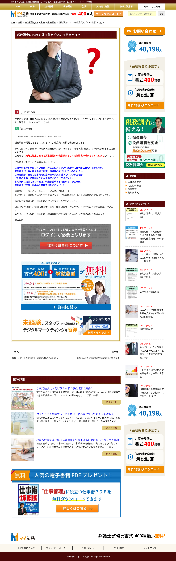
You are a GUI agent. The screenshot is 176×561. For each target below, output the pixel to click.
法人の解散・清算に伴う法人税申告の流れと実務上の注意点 (152, 258)
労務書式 (132, 189)
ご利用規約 (118, 548)
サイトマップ (149, 548)
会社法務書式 (134, 182)
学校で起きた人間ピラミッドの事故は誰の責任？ (64, 388)
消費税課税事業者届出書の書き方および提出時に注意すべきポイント (152, 392)
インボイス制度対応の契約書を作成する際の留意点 (152, 373)
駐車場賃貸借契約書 (149, 291)
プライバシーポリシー (57, 548)
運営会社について (26, 548)
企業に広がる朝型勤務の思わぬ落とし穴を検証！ (98, 358)
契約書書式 (133, 192)
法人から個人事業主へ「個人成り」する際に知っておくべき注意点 (75, 414)
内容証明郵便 (134, 185)
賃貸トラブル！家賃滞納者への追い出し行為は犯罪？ (35, 358)
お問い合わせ (88, 548)
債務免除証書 (146, 329)
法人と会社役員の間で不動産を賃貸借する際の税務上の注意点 (152, 313)
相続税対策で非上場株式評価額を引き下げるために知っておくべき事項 (77, 439)
